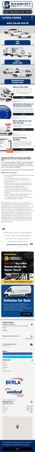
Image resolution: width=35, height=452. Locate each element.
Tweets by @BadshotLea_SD (9, 400)
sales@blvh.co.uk (6, 346)
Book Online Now (17, 23)
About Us (4, 362)
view (23, 97)
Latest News (5, 367)
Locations (4, 363)
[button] (17, 427)
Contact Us (5, 365)
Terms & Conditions (6, 371)
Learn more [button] (25, 444)
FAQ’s (4, 369)
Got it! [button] (17, 449)
